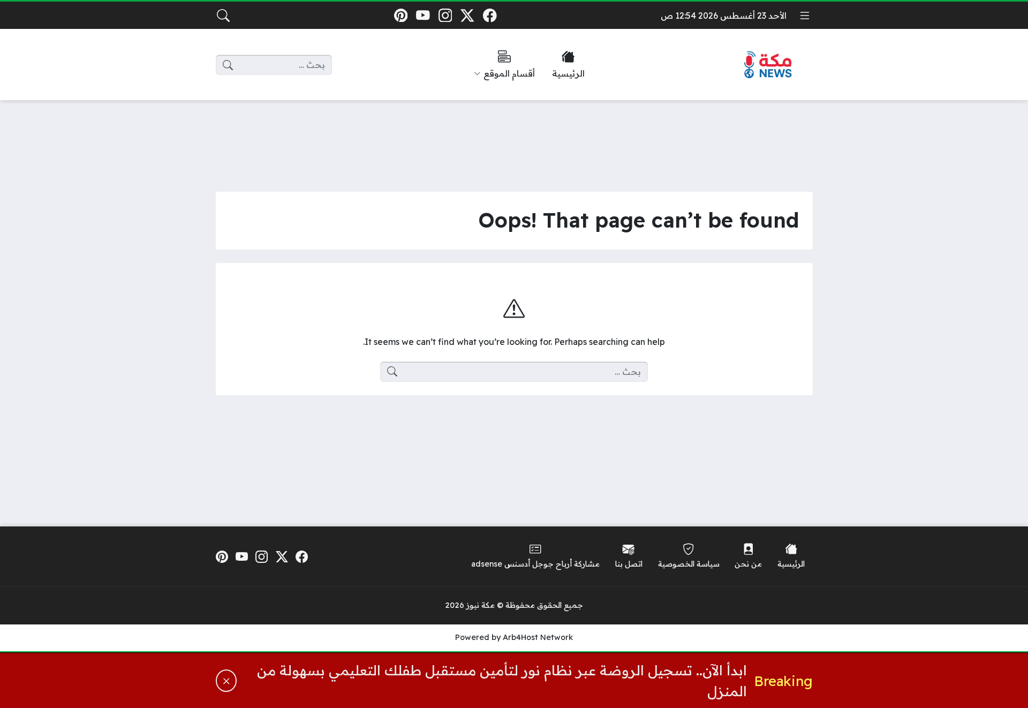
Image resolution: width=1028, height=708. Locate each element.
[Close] (226, 680)
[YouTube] (422, 15)
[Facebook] (489, 15)
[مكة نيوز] (768, 65)
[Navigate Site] (805, 15)
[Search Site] (223, 15)
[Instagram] (445, 15)
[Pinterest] (400, 15)
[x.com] (467, 15)
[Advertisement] (514, 138)
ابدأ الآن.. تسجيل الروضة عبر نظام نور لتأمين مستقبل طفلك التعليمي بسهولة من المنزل (502, 680)
